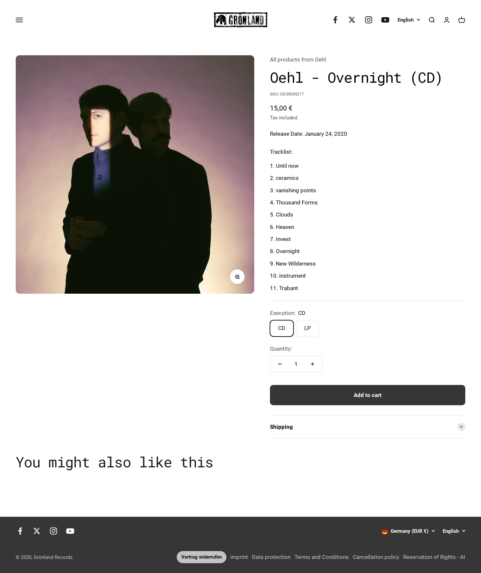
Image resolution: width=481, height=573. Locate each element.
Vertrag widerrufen (201, 557)
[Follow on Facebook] (335, 19)
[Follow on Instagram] (368, 19)
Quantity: (281, 348)
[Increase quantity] (312, 364)
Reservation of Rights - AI (434, 557)
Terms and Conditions (321, 557)
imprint (239, 557)
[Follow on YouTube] (385, 19)
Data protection (271, 557)
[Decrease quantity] (279, 364)
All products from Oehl (298, 59)
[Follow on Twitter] (351, 19)
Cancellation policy (376, 557)
